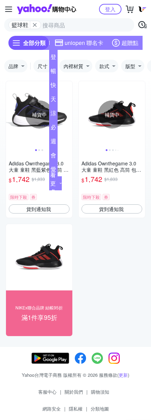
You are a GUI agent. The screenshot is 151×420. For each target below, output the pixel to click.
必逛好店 (53, 128)
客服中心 (47, 391)
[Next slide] (67, 114)
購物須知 (100, 391)
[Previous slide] (10, 114)
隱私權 (76, 408)
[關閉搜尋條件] (35, 25)
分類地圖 (100, 408)
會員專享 (53, 156)
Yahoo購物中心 (46, 9)
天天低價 (53, 100)
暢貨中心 (53, 72)
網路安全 (51, 408)
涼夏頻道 (53, 114)
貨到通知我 (38, 208)
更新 (123, 375)
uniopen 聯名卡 (84, 43)
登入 (110, 9)
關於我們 (74, 391)
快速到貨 (53, 86)
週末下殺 (53, 142)
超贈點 (130, 43)
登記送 (53, 58)
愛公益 (53, 170)
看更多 (53, 183)
